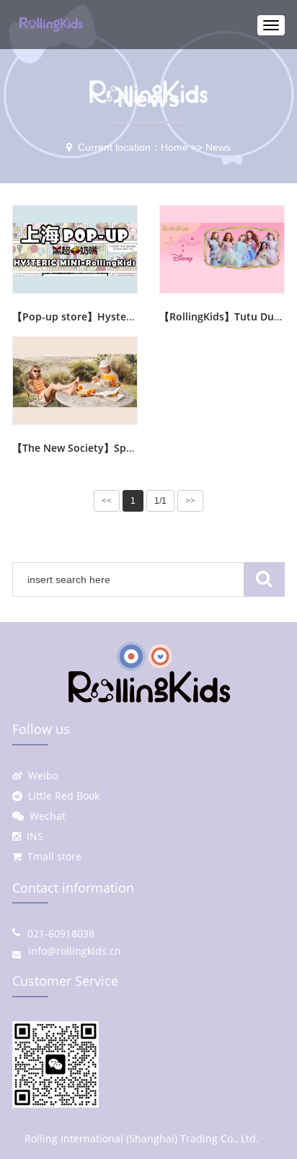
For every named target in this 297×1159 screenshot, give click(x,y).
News (218, 147)
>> (190, 501)
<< (107, 501)
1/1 (160, 501)
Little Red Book (60, 795)
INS (32, 836)
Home (174, 147)
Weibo (40, 775)
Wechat (45, 816)
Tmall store (51, 856)
